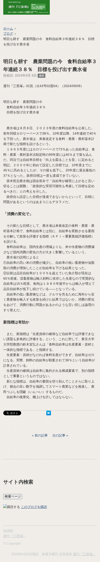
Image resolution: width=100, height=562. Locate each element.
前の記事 (41, 435)
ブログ (8, 33)
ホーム (8, 28)
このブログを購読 (34, 507)
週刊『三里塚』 (14, 536)
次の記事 (58, 435)
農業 (41, 75)
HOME (8, 530)
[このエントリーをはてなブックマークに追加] (48, 414)
